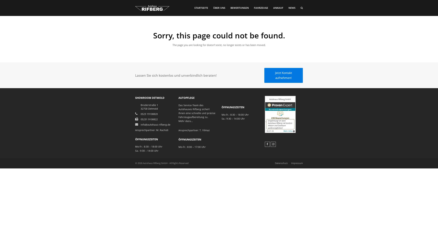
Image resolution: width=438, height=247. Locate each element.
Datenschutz (281, 163)
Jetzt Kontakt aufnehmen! (283, 75)
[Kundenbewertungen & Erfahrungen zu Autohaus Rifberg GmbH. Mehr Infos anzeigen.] (280, 132)
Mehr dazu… (185, 121)
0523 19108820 (149, 114)
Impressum (297, 163)
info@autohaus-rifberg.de (155, 124)
